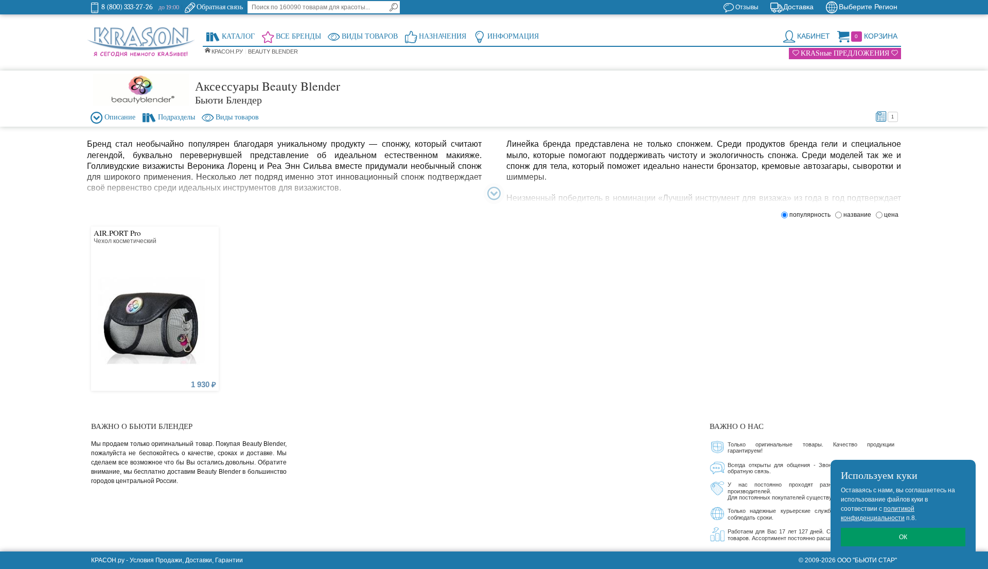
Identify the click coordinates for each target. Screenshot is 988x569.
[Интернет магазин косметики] (141, 42)
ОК (903, 537)
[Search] (393, 7)
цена (891, 214)
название (858, 214)
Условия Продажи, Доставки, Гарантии (186, 560)
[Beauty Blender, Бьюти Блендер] (141, 90)
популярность (811, 214)
